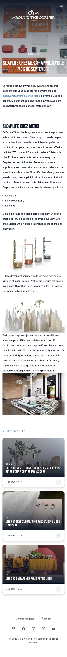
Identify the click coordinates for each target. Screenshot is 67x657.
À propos (47, 618)
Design (33, 53)
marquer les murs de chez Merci (21, 95)
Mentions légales (24, 618)
